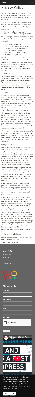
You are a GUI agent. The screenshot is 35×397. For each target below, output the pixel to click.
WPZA (3, 2)
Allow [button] (12, 393)
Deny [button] (5, 393)
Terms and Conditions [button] (10, 388)
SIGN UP (6, 331)
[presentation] (17, 323)
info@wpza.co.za (8, 266)
